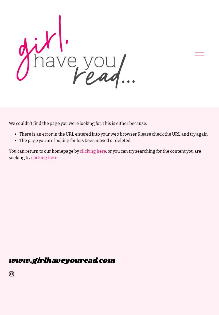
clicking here (93, 151)
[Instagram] (11, 274)
